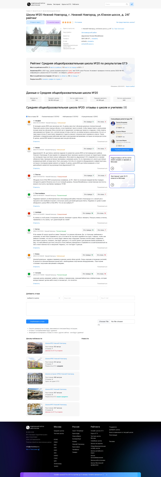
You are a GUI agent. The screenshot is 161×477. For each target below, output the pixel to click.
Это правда (88, 122)
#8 (34, 121)
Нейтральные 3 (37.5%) (70, 116)
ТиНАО (56, 466)
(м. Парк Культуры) (118, 28)
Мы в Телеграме (32, 449)
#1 (34, 273)
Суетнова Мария (121, 140)
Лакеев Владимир (121, 122)
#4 (34, 212)
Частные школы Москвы (96, 437)
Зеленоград (57, 463)
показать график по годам (51, 79)
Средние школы (59, 431)
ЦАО (55, 461)
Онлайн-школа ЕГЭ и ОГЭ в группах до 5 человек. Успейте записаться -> (79, 474)
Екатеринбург (76, 439)
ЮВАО (56, 455)
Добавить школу (114, 429)
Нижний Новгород (78, 444)
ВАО (55, 445)
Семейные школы (96, 441)
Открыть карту (35, 22)
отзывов (78, 22)
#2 (34, 254)
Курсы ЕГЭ (94, 433)
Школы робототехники (98, 460)
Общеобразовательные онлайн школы (98, 447)
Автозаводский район (89, 32)
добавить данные (73, 72)
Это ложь (102, 122)
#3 (34, 229)
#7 (34, 147)
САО (55, 447)
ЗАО (55, 453)
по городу (74, 76)
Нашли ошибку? (130, 86)
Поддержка (113, 427)
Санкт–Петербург (77, 431)
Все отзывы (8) (33, 116)
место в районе (55, 67)
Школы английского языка (97, 452)
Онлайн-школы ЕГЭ (97, 431)
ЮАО (55, 450)
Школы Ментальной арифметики (97, 464)
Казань (74, 441)
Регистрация (113, 435)
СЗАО (55, 458)
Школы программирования (97, 456)
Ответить (36, 141)
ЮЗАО (56, 439)
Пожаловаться (102, 141)
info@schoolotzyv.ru (32, 447)
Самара (74, 452)
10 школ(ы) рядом (53, 22)
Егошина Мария (121, 131)
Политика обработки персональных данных (39, 442)
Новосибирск (76, 436)
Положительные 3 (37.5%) (50, 116)
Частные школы (59, 433)
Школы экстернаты (97, 443)
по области (63, 76)
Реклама (112, 441)
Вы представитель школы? (125, 22)
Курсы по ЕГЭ (66, 4)
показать (95, 38)
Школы (49, 4)
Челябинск (75, 449)
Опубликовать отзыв (37, 321)
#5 (34, 193)
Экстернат (56, 4)
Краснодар (75, 433)
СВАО (56, 442)
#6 (34, 174)
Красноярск (76, 447)
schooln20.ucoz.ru (87, 44)
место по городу (70, 67)
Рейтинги (75, 4)
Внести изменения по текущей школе (121, 432)
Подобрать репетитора (122, 149)
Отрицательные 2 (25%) (90, 116)
